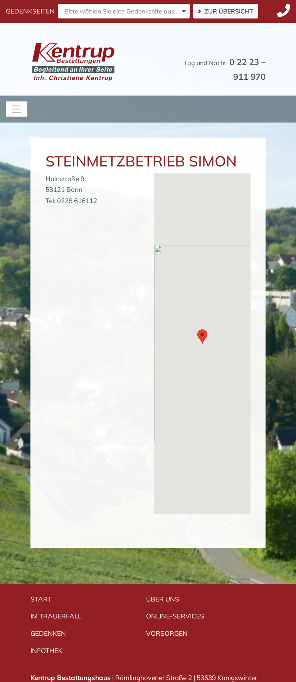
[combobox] (124, 11)
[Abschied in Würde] (73, 47)
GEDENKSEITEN (30, 11)
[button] (202, 336)
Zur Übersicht (228, 11)
